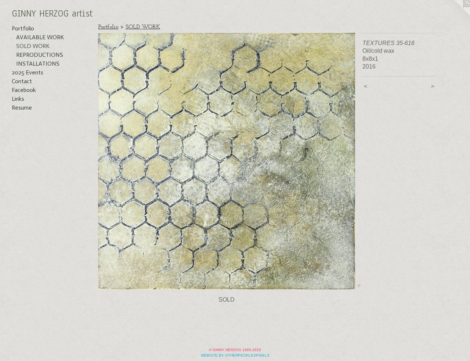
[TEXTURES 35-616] (226, 161)
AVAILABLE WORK (40, 37)
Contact (22, 81)
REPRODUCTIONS (39, 54)
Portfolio (23, 28)
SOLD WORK (33, 46)
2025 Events (27, 72)
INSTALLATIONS (37, 63)
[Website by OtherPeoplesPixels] (455, 14)
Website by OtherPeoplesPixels (235, 355)
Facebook (24, 89)
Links (18, 98)
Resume (22, 107)
